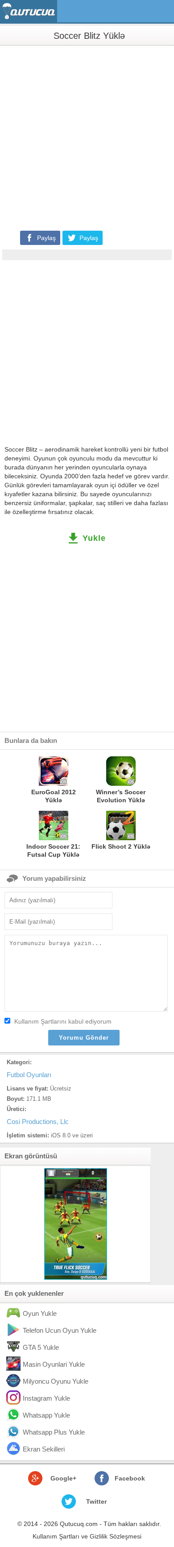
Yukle (94, 538)
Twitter (96, 1501)
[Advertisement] (87, 137)
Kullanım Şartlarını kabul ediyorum (63, 1021)
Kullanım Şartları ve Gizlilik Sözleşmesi (87, 1536)
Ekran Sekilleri (44, 1449)
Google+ (63, 1478)
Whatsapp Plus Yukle (54, 1432)
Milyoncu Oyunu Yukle (55, 1381)
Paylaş (46, 237)
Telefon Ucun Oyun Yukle (59, 1330)
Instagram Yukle (46, 1398)
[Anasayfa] (29, 11)
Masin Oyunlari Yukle (54, 1364)
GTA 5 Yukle (41, 1347)
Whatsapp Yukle (46, 1415)
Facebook (130, 1478)
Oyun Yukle (40, 1313)
